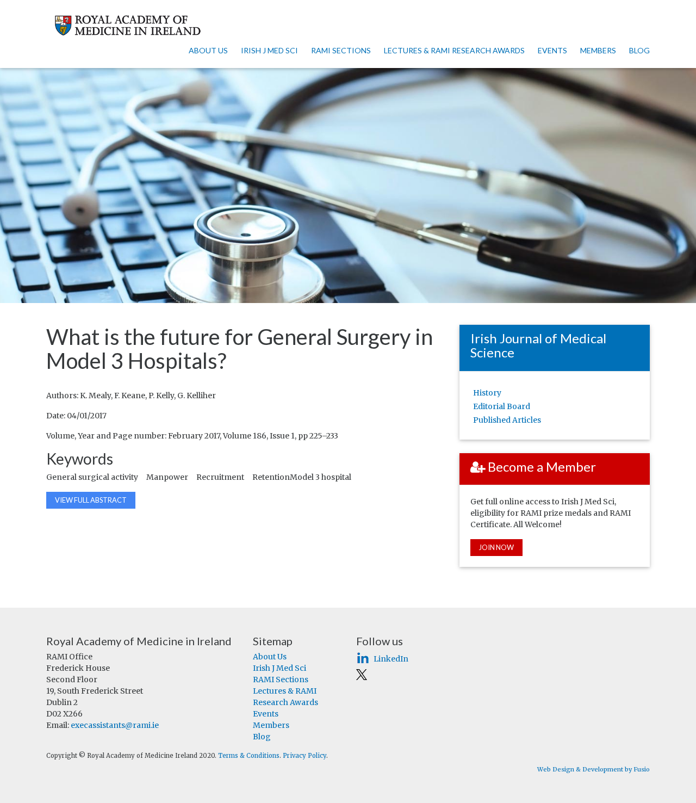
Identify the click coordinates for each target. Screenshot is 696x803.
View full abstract (91, 500)
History (487, 393)
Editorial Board (501, 406)
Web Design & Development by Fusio (593, 769)
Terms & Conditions (248, 755)
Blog (639, 50)
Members (598, 50)
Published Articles (507, 420)
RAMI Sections (341, 50)
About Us (208, 50)
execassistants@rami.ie (115, 725)
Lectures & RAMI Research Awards (454, 50)
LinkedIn (391, 659)
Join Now (496, 547)
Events (552, 50)
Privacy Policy (304, 755)
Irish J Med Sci (269, 50)
